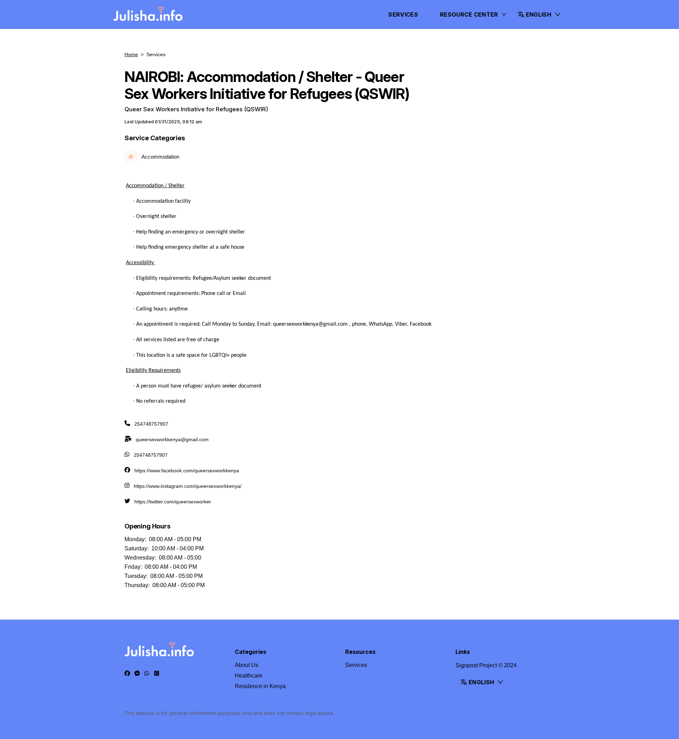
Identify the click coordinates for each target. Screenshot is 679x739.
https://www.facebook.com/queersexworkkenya (186, 470)
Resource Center (469, 14)
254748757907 (151, 424)
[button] (539, 14)
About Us (246, 665)
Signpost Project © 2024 (486, 665)
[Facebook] (127, 673)
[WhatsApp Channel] (156, 673)
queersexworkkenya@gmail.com (172, 439)
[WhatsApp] (147, 673)
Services (403, 14)
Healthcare (248, 676)
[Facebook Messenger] (137, 673)
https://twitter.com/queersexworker (172, 501)
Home (131, 54)
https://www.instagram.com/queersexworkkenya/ (188, 486)
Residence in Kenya (260, 686)
